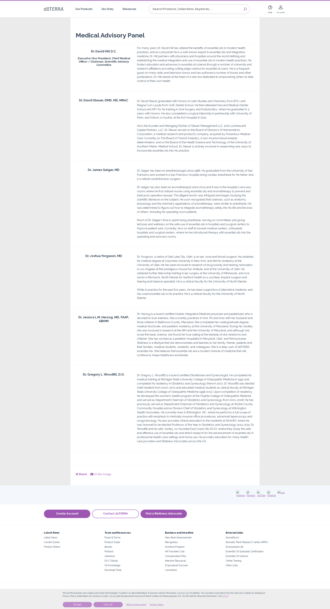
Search (245, 9)
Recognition (171, 542)
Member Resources (175, 560)
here (225, 596)
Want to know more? (136, 605)
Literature (109, 556)
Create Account (67, 513)
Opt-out (108, 604)
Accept (77, 604)
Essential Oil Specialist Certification (244, 551)
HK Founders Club (175, 551)
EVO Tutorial (111, 560)
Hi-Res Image (102, 474)
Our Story (107, 9)
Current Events (52, 542)
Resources (129, 9)
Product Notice (52, 546)
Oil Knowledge (112, 565)
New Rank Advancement (178, 537)
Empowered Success (176, 565)
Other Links (232, 565)
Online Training (233, 560)
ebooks (108, 546)
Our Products (83, 9)
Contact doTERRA (115, 513)
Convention (171, 569)
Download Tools (113, 569)
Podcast (108, 551)
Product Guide (112, 542)
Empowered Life (235, 546)
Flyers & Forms (112, 537)
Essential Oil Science (237, 556)
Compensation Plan (175, 556)
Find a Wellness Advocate (164, 513)
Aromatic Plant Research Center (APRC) (247, 542)
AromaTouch (232, 537)
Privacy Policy (157, 605)
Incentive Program (175, 546)
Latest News (50, 537)
